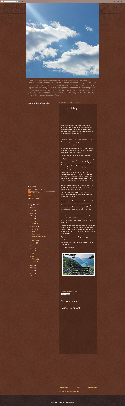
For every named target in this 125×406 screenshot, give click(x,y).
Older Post (92, 388)
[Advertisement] (78, 370)
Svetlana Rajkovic (35, 192)
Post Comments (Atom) (73, 391)
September (35, 240)
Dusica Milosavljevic (36, 189)
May (33, 251)
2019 (31, 268)
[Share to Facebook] (67, 294)
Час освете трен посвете (38, 236)
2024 (31, 213)
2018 (31, 270)
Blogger (71, 402)
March (34, 256)
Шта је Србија (35, 234)
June (33, 248)
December (35, 223)
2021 (31, 221)
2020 (31, 265)
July (33, 245)
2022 (31, 218)
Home (78, 388)
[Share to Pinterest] (69, 294)
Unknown (32, 195)
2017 (31, 273)
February (34, 259)
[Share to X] (65, 294)
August (34, 243)
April (33, 253)
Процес (33, 231)
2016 (31, 276)
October (34, 229)
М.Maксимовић (34, 198)
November (35, 226)
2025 (31, 210)
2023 (31, 216)
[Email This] (61, 294)
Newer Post (63, 388)
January (34, 261)
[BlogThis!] (63, 294)
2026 (31, 208)
